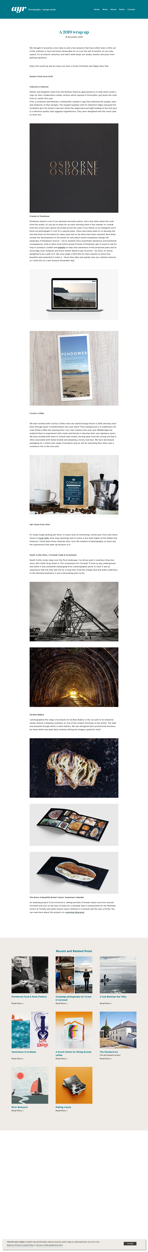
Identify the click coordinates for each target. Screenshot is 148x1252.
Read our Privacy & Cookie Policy (20, 1245)
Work (105, 9)
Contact (131, 9)
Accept (130, 1243)
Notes (122, 9)
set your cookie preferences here (49, 1245)
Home (97, 9)
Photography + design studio (42, 10)
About (113, 9)
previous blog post (75, 912)
